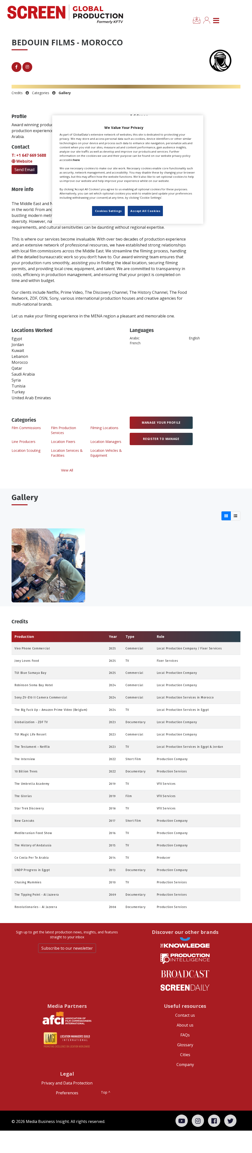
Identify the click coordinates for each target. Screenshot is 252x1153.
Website (23, 161)
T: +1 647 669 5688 (29, 155)
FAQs (185, 1035)
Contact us (185, 1015)
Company (185, 1064)
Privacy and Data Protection (67, 1083)
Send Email (24, 169)
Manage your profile (161, 422)
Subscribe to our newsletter (67, 948)
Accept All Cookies (145, 211)
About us (185, 1025)
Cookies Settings (108, 211)
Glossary (185, 1045)
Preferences (67, 1093)
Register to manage (161, 439)
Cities (185, 1054)
